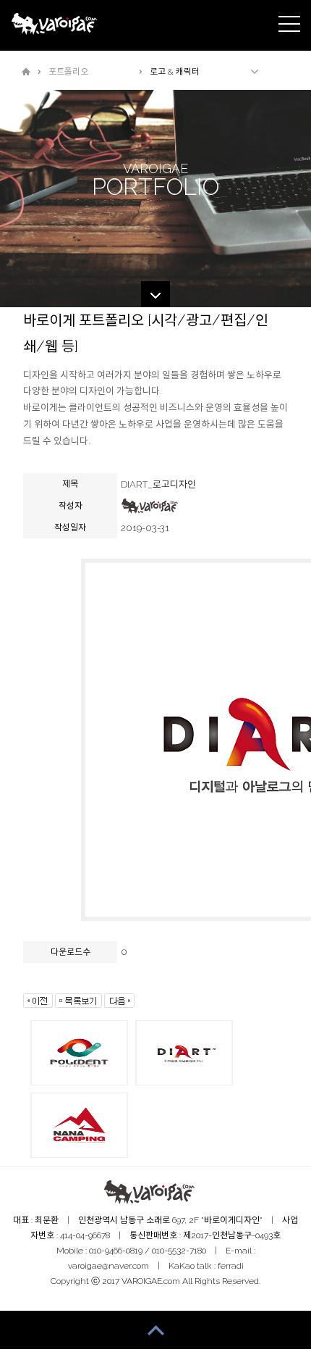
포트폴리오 (68, 72)
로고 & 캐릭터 (175, 72)
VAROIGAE (56, 26)
